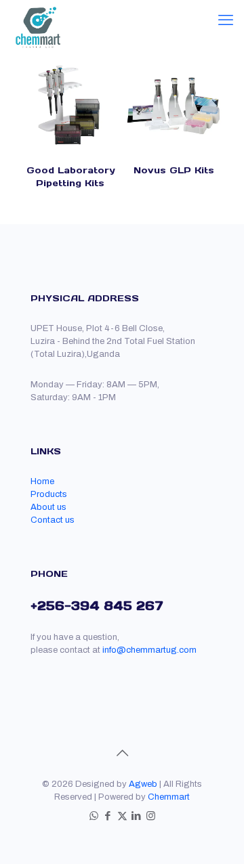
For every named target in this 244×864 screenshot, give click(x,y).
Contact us (52, 520)
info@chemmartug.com (149, 650)
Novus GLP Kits (174, 170)
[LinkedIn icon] (136, 816)
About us (48, 507)
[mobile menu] (225, 20)
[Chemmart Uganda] (37, 17)
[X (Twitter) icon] (122, 816)
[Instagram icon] (151, 816)
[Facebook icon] (108, 816)
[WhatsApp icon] (94, 816)
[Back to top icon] (122, 753)
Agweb (143, 784)
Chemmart (169, 797)
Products (48, 494)
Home (42, 481)
